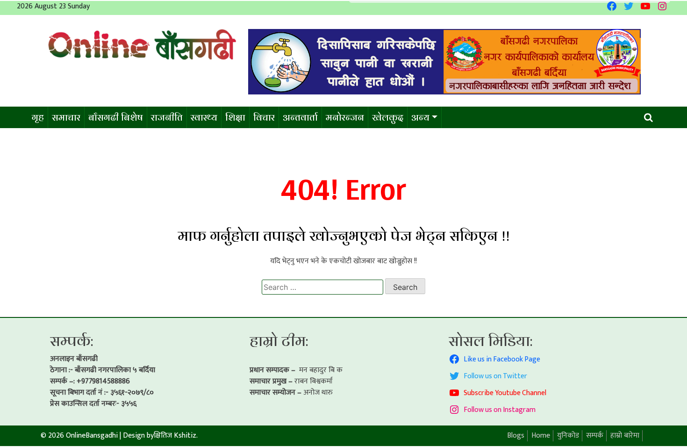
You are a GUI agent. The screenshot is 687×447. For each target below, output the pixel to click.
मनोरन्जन (345, 117)
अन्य (420, 117)
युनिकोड (568, 435)
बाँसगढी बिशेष (115, 117)
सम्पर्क (594, 435)
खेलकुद (387, 117)
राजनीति (167, 117)
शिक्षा (235, 117)
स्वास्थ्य (204, 117)
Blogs (515, 435)
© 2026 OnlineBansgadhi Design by (97, 435)
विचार (264, 117)
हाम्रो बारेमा (624, 435)
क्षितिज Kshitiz (175, 435)
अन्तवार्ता (300, 117)
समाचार (66, 117)
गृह (38, 117)
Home (540, 435)
